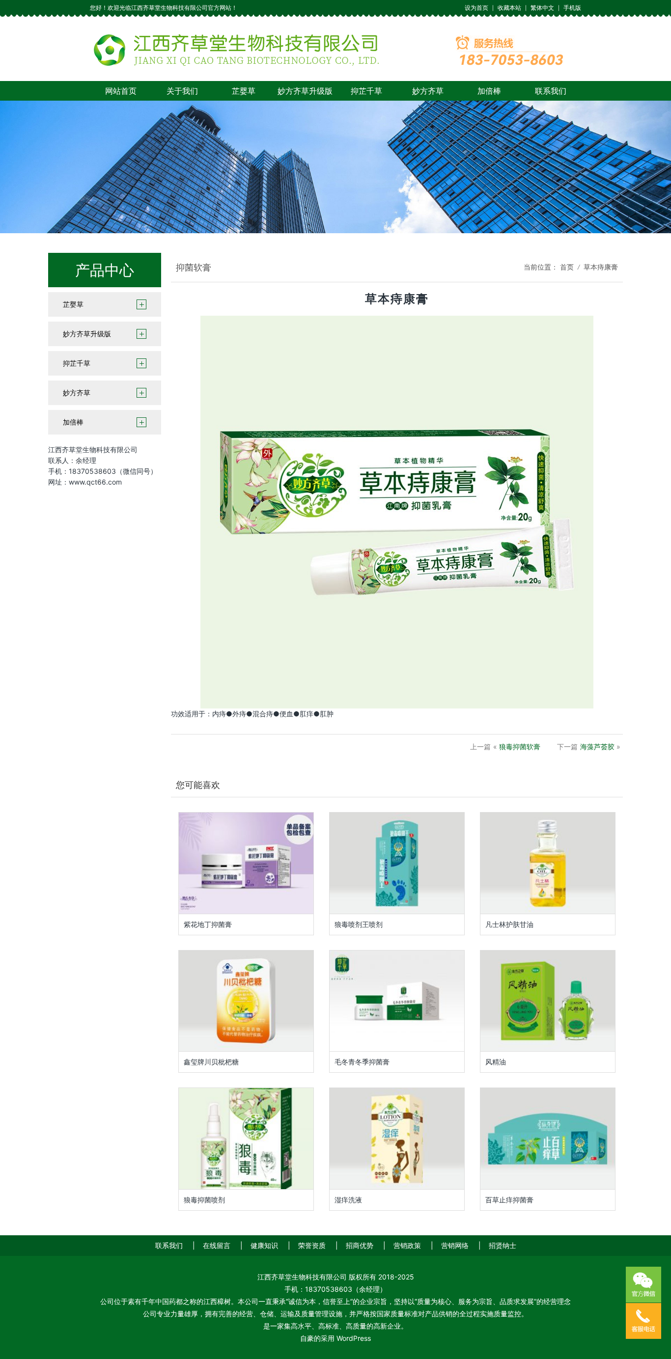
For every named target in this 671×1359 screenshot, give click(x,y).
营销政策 (407, 1245)
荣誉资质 (312, 1245)
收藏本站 (509, 7)
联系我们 (550, 91)
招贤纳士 (502, 1245)
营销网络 (455, 1245)
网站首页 (121, 91)
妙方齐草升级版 (305, 91)
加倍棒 (489, 91)
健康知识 (264, 1245)
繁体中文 (542, 7)
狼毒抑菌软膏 (519, 746)
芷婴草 (243, 91)
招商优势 (359, 1245)
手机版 (572, 7)
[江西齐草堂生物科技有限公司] (335, 48)
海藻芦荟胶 (597, 746)
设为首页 (476, 7)
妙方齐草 (428, 91)
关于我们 (182, 91)
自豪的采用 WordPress (335, 1338)
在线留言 (216, 1245)
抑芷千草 (366, 91)
